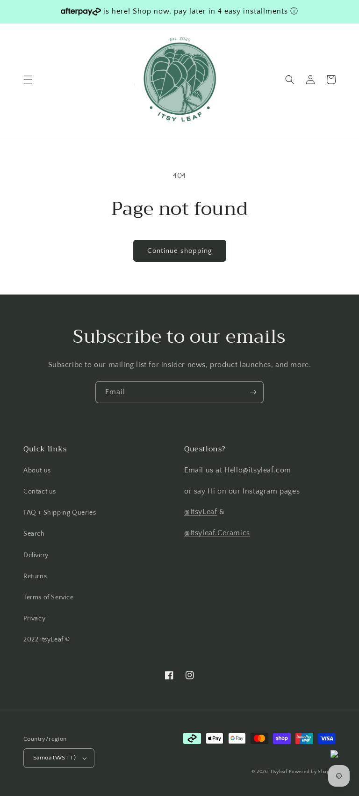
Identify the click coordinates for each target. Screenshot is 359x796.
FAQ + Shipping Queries (59, 512)
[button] (28, 79)
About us (37, 470)
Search (34, 534)
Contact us (39, 491)
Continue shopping (179, 251)
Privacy (34, 618)
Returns (35, 576)
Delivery (36, 555)
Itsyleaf (279, 771)
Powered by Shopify (312, 771)
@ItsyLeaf (200, 512)
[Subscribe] (253, 392)
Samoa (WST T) (54, 757)
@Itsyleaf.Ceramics (217, 533)
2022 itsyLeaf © (46, 639)
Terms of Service (48, 597)
